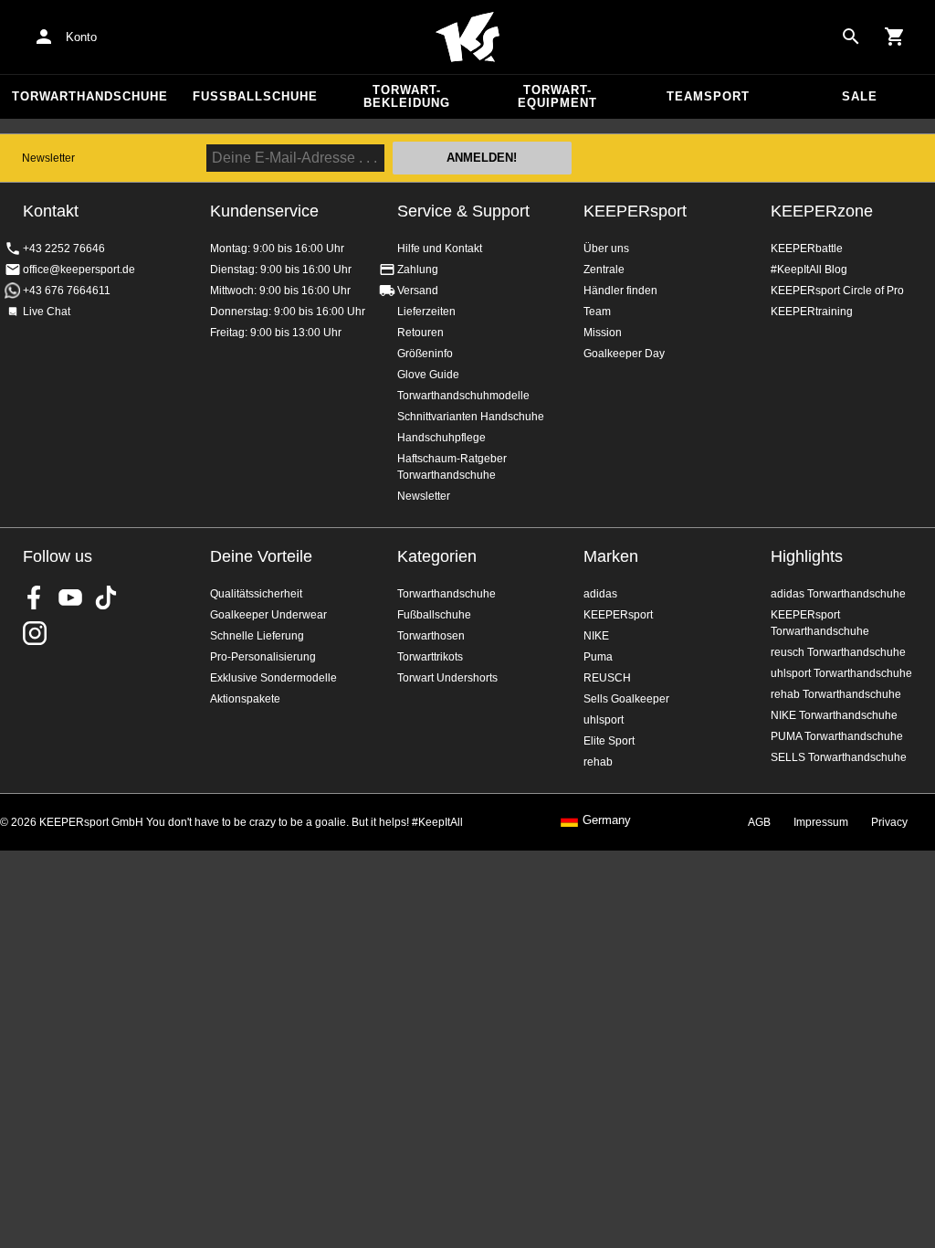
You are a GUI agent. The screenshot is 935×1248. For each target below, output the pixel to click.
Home (467, 37)
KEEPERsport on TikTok (106, 597)
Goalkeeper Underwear (268, 614)
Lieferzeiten (426, 311)
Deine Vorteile (261, 556)
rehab (598, 762)
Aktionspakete (245, 699)
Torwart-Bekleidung (406, 96)
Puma (598, 656)
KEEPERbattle (807, 248)
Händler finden (620, 290)
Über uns (606, 248)
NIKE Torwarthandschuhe (834, 715)
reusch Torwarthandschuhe (838, 652)
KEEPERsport (635, 211)
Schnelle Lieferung (257, 635)
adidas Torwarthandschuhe (838, 593)
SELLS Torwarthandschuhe (839, 757)
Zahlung (417, 269)
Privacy (889, 822)
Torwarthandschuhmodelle (463, 395)
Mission (602, 332)
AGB (759, 822)
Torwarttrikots (430, 656)
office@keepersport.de (79, 269)
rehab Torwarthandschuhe (836, 694)
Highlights (807, 556)
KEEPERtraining (812, 311)
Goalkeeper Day (624, 353)
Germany (607, 820)
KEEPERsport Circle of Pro (837, 290)
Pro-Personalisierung (263, 656)
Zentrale (604, 269)
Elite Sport (609, 741)
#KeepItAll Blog (809, 269)
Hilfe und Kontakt (439, 248)
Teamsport (708, 96)
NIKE (596, 635)
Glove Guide (428, 374)
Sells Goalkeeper (626, 699)
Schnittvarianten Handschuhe (470, 416)
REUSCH (607, 678)
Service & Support (463, 211)
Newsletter (48, 158)
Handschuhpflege (441, 437)
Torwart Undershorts (447, 678)
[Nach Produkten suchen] (851, 36)
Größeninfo (425, 353)
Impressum (820, 822)
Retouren (420, 332)
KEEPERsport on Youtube (70, 597)
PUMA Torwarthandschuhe (837, 736)
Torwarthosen (431, 635)
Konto (81, 37)
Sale (859, 96)
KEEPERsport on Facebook (35, 597)
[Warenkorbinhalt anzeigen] (895, 36)
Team (597, 311)
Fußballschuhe (255, 96)
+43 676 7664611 (66, 290)
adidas (600, 593)
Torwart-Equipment (557, 96)
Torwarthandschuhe (90, 96)
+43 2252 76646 (64, 248)
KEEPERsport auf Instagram (35, 633)
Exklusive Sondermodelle (273, 678)
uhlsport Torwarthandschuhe (841, 673)
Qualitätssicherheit (256, 593)
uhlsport (603, 720)
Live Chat (46, 311)
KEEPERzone (822, 211)
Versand (417, 290)
